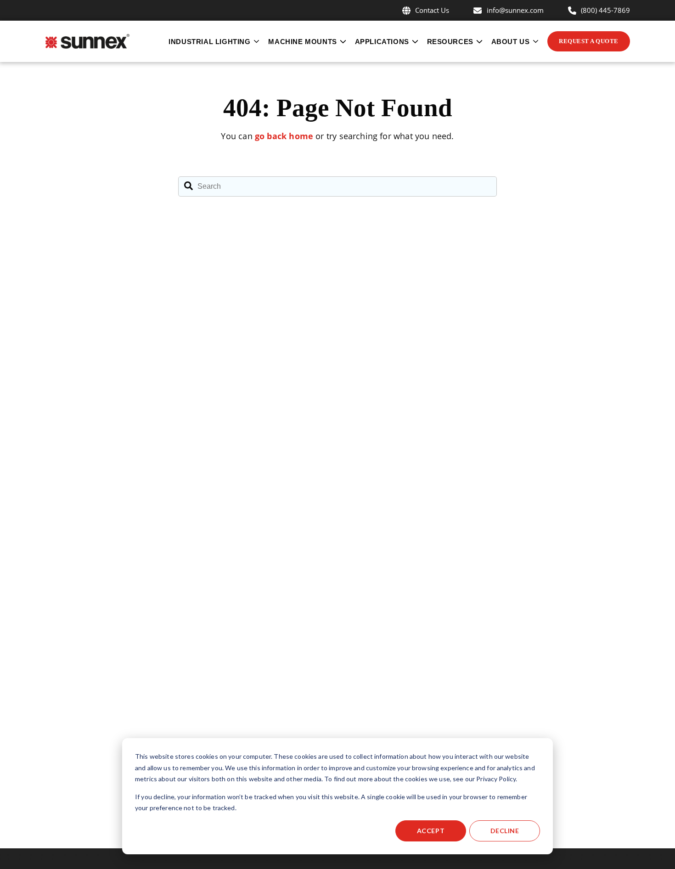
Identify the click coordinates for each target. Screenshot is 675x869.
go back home (284, 135)
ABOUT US (510, 41)
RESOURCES (450, 41)
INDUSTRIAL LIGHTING (209, 41)
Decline (504, 831)
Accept (430, 831)
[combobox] (337, 186)
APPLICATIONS (382, 41)
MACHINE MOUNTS (302, 41)
